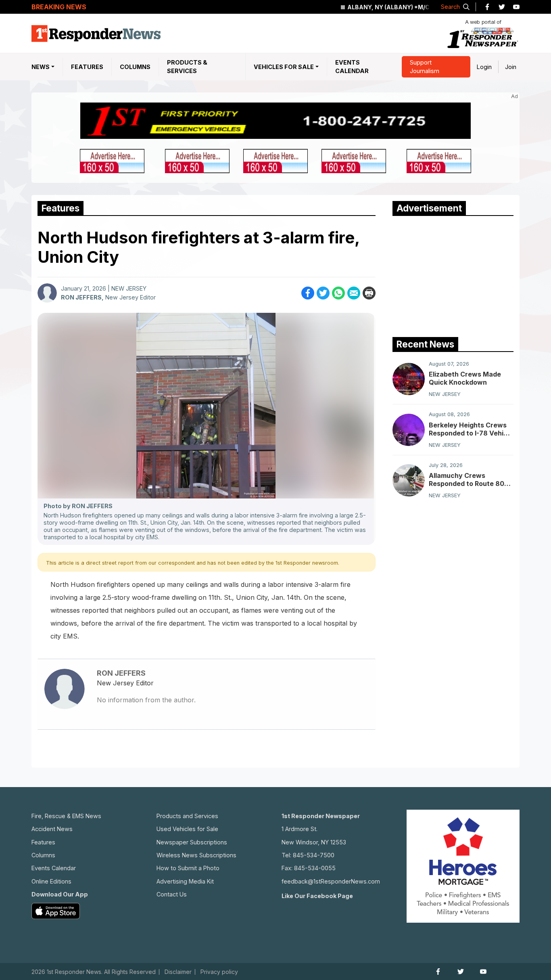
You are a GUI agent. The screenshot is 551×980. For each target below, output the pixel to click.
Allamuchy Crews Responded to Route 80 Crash (466, 479)
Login (484, 66)
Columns (135, 66)
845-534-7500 (313, 855)
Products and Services (187, 815)
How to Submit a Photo (188, 868)
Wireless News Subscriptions (196, 855)
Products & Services (187, 67)
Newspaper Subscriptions (192, 842)
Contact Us (172, 894)
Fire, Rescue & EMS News (66, 815)
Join (510, 66)
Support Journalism (424, 67)
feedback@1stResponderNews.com (331, 881)
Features (87, 66)
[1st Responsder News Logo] (96, 33)
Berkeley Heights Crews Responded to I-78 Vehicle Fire (471, 429)
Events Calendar (352, 67)
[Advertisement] (452, 274)
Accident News (52, 828)
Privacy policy (219, 972)
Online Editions (51, 881)
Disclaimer (178, 972)
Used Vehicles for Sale (187, 828)
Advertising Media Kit (185, 881)
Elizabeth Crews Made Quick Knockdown (465, 378)
